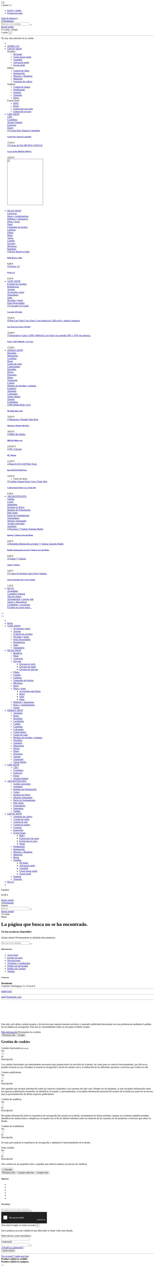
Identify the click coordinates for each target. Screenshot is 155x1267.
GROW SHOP (14, 814)
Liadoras (11, 230)
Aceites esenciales (16, 523)
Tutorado (17, 95)
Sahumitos (12, 504)
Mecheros (12, 246)
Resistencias (13, 286)
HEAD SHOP (14, 650)
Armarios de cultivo (22, 81)
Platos (10, 377)
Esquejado (18, 830)
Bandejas (11, 249)
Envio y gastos (14, 10)
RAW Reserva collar (14, 258)
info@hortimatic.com (11, 997)
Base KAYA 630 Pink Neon (17, 470)
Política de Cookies (16, 968)
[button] (77, 1059)
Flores (10, 128)
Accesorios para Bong (30, 691)
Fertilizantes (19, 89)
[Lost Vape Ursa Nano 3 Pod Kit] (43, 320)
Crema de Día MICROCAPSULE (19, 151)
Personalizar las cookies (29, 1032)
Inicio (10, 623)
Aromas (11, 289)
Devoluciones (13, 960)
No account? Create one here (15, 1256)
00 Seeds (17, 54)
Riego (16, 98)
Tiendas (11, 971)
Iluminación (19, 73)
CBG (9, 117)
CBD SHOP (13, 764)
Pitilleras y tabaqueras (17, 219)
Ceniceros (12, 213)
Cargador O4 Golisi (14, 312)
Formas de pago (15, 13)
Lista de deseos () (9, 18)
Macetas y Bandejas (22, 76)
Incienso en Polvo (15, 507)
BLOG (10, 882)
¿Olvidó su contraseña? (12, 1247)
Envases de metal (27, 666)
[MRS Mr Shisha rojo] (16, 434)
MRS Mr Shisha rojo (14, 440)
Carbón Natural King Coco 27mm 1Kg (21, 488)
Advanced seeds (21, 62)
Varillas (10, 499)
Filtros (10, 232)
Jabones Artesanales (16, 521)
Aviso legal (12, 955)
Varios (10, 238)
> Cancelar (7, 1169)
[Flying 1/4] (13, 266)
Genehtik (17, 59)
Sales (9, 297)
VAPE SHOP (13, 626)
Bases (10, 361)
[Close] (2, 616)
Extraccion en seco (22, 111)
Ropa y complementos (18, 216)
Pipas (22, 699)
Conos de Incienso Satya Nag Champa (21, 580)
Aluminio (11, 391)
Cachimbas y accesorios (18, 604)
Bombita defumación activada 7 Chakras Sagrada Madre (28, 550)
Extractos (11, 125)
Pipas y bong (13, 221)
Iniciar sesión (7, 900)
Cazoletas (11, 358)
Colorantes (12, 394)
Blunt (10, 235)
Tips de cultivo (14, 596)
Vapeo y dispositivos (17, 602)
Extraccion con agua (23, 108)
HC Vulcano (11, 455)
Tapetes (11, 399)
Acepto (21, 1035)
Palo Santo (12, 512)
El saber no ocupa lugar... (19, 607)
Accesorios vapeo (15, 292)
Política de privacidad (17, 966)
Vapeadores (12, 295)
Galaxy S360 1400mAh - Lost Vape (20, 341)
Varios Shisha (13, 396)
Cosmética (12, 119)
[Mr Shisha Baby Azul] (18, 404)
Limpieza (11, 388)
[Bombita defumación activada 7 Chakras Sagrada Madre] (35, 544)
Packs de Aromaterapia (18, 515)
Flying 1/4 (11, 272)
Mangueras (12, 355)
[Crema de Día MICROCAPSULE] (25, 145)
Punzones (11, 375)
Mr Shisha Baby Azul (15, 411)
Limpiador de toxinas (17, 227)
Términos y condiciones (18, 963)
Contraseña (6, 1241)
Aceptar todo (42, 1173)
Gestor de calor (14, 364)
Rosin (16, 106)
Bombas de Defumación (18, 510)
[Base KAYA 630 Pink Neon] (22, 464)
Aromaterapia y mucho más (20, 599)
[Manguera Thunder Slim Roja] (22, 419)
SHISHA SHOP (15, 710)
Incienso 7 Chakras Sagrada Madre (20, 535)
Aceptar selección (26, 1173)
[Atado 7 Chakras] (16, 558)
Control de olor (20, 822)
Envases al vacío (27, 664)
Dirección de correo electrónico (16, 1235)
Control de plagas (21, 87)
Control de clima (21, 70)
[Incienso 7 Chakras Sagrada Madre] (25, 529)
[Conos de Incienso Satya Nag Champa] (27, 573)
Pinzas (10, 372)
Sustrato (17, 92)
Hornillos (11, 369)
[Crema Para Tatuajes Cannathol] (23, 130)
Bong (22, 694)
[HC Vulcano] (14, 449)
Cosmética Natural (16, 593)
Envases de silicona (28, 669)
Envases (11, 243)
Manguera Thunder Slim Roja (18, 425)
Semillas (17, 860)
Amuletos (11, 526)
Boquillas (11, 353)
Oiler (21, 696)
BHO (16, 103)
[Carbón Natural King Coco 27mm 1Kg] (27, 481)
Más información (9, 1032)
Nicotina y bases (15, 300)
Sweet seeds (19, 65)
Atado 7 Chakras (13, 565)
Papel (10, 224)
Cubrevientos (13, 366)
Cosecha (17, 827)
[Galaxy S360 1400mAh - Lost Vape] (49, 335)
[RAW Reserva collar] (18, 251)
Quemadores (13, 518)
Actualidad (12, 591)
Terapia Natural (14, 122)
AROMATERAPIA (17, 781)
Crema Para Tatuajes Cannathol (19, 137)
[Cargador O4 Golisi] (18, 305)
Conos (10, 501)
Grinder (11, 240)
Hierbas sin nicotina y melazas (21, 385)
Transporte (12, 380)
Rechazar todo (8, 1035)
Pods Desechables (16, 303)
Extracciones (19, 833)
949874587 (6, 991)
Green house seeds (22, 57)
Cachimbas (12, 402)
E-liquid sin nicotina (16, 284)
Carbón (10, 383)
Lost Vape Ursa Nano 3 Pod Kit (18, 327)
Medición (17, 78)
